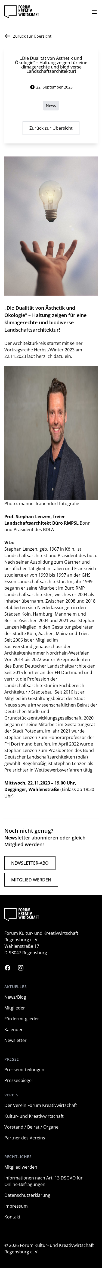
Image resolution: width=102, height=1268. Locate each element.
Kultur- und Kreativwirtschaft (34, 1116)
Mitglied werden (31, 880)
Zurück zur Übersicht (51, 128)
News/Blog (15, 997)
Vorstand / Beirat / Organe (31, 1127)
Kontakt (12, 1217)
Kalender (13, 1029)
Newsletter (15, 1040)
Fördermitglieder (21, 1019)
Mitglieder (14, 1008)
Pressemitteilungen (24, 1070)
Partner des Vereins (24, 1138)
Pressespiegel (18, 1080)
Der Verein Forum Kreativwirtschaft (40, 1105)
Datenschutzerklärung (27, 1195)
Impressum (16, 1206)
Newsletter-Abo (30, 863)
